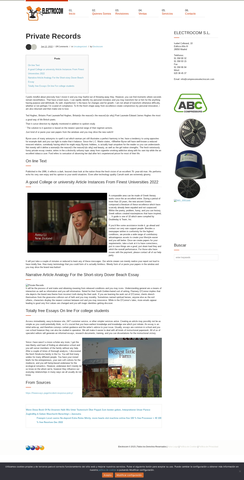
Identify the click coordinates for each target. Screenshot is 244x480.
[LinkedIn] (28, 448)
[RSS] (42, 448)
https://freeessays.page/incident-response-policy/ (49, 393)
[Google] (37, 448)
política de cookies (107, 470)
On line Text (34, 65)
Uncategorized (80, 46)
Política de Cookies (188, 447)
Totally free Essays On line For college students (51, 86)
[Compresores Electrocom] (45, 13)
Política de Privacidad (208, 447)
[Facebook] (32, 448)
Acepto (108, 475)
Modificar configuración (129, 475)
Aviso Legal (173, 447)
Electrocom (98, 46)
